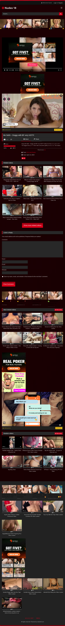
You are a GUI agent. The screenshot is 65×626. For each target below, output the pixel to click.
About (26, 139)
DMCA (38, 618)
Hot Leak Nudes (31, 152)
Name (4, 259)
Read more (41, 150)
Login (55, 2)
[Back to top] (60, 621)
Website (4, 269)
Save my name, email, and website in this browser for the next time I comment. (26, 276)
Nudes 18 (10, 8)
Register (60, 2)
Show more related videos (32, 225)
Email (4, 264)
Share (37, 139)
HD (24, 158)
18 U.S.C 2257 (29, 618)
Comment (4, 239)
